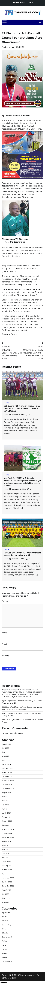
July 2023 (5, 894)
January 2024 (7, 870)
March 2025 (6, 813)
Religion (4, 953)
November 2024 (8, 829)
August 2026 (6, 744)
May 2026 (5, 756)
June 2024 (5, 849)
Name (4, 632)
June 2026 (5, 752)
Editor (6, 414)
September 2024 (8, 837)
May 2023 (5, 902)
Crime (4, 929)
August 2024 (6, 841)
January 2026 (7, 772)
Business (5, 921)
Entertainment (7, 937)
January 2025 (7, 821)
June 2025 (5, 801)
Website (5, 655)
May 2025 (5, 805)
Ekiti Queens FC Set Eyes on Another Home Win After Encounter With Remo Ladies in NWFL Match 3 (22, 408)
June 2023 (5, 898)
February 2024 (7, 866)
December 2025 (7, 776)
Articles (4, 917)
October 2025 (7, 785)
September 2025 (8, 789)
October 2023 (7, 882)
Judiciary (5, 941)
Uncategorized (7, 961)
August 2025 (6, 793)
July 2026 (5, 748)
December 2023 (7, 874)
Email (4, 644)
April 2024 (5, 857)
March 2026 (6, 764)
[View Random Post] (36, 22)
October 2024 (7, 833)
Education (5, 933)
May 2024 (5, 853)
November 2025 (8, 780)
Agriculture (6, 913)
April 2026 (5, 760)
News (4, 945)
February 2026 (7, 768)
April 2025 (5, 809)
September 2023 (8, 886)
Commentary (6, 925)
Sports (14, 334)
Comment (7, 601)
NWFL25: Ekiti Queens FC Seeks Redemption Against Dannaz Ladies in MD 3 (22, 554)
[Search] (40, 22)
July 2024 (5, 845)
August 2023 (6, 890)
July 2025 (5, 797)
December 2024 (7, 825)
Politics (4, 949)
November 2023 (8, 878)
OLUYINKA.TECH (9, 978)
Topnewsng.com (26, 975)
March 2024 (6, 862)
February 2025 (7, 817)
